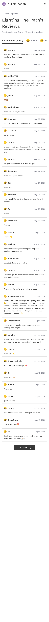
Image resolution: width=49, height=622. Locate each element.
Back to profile (11, 14)
